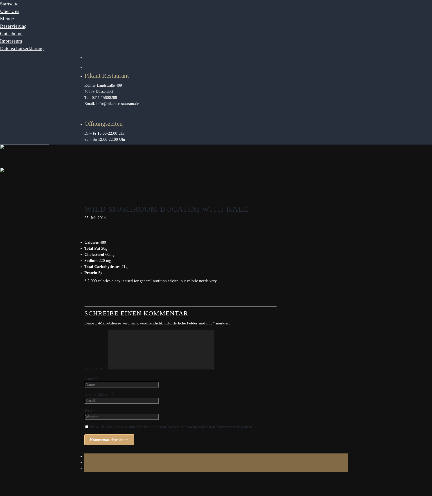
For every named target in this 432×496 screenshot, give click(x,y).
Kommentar (95, 368)
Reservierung (13, 26)
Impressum (11, 41)
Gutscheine (11, 33)
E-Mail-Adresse (98, 394)
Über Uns (9, 11)
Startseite (9, 4)
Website (90, 410)
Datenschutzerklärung (22, 48)
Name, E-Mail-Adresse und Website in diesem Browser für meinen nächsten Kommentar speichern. (171, 427)
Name (90, 378)
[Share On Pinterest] (86, 468)
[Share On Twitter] (86, 462)
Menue (7, 18)
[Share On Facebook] (86, 456)
